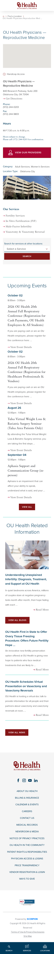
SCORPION (32, 919)
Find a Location (15, 16)
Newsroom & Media (27, 831)
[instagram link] (24, 780)
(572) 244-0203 (11, 107)
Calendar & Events (27, 804)
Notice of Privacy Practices (27, 838)
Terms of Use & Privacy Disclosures (27, 932)
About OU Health (27, 791)
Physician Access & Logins (27, 858)
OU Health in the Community (27, 845)
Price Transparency (27, 865)
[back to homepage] (3, 16)
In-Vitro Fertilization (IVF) (21, 221)
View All (27, 507)
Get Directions (14, 98)
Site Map (28, 936)
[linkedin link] (36, 780)
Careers (27, 811)
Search (27, 256)
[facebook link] (18, 780)
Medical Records (27, 825)
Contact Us (27, 818)
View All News (16, 732)
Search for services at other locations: (23, 244)
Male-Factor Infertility (19, 226)
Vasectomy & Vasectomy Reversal (25, 232)
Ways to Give (27, 878)
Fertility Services (15, 216)
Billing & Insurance (27, 798)
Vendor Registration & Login (27, 872)
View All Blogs (17, 620)
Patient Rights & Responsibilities (27, 852)
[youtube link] (30, 780)
